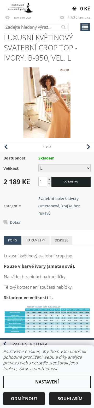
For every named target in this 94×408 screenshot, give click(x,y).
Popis (12, 240)
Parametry (36, 240)
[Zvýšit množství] (49, 179)
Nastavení (47, 382)
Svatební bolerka (53, 198)
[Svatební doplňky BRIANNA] (19, 7)
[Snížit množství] (49, 183)
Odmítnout (24, 398)
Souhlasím (70, 398)
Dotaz (15, 222)
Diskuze (61, 240)
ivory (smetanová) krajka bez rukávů (59, 206)
